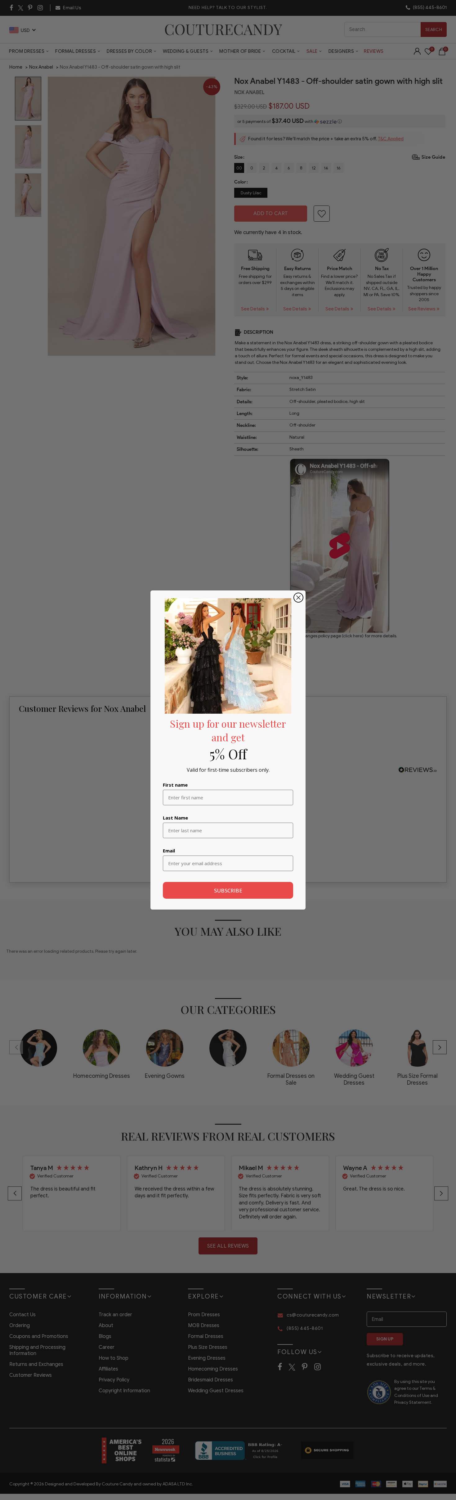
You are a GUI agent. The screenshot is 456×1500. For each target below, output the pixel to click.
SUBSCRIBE (228, 890)
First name (175, 785)
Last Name (175, 818)
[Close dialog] (298, 597)
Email (169, 850)
